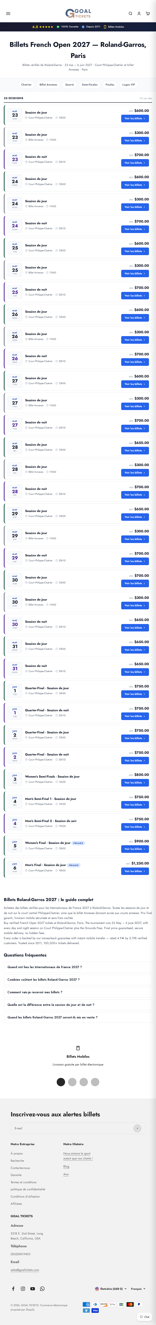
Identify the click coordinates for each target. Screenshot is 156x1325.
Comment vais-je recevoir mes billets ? (34, 992)
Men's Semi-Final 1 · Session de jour (50, 799)
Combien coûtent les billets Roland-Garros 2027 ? (43, 979)
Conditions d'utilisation (25, 1196)
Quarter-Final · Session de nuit (47, 710)
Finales (110, 85)
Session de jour (36, 112)
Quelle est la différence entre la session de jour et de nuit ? (50, 1005)
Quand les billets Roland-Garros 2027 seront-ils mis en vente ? (52, 1017)
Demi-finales (90, 85)
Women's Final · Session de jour (48, 843)
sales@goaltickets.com (25, 1270)
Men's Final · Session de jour (45, 865)
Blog (66, 1166)
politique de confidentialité (28, 1189)
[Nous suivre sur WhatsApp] (42, 1288)
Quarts (69, 85)
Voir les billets (133, 118)
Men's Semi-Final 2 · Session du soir (51, 821)
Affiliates (16, 1204)
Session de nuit (36, 157)
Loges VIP (128, 85)
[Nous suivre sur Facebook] (13, 1288)
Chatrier (26, 85)
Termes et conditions (23, 1182)
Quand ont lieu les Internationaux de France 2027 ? (44, 967)
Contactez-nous (20, 1168)
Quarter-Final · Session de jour (47, 688)
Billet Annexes (48, 85)
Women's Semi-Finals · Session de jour (52, 776)
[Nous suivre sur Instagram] (22, 1288)
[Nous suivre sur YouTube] (32, 1288)
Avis (65, 1174)
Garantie (16, 1175)
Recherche (17, 1160)
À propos (17, 1153)
